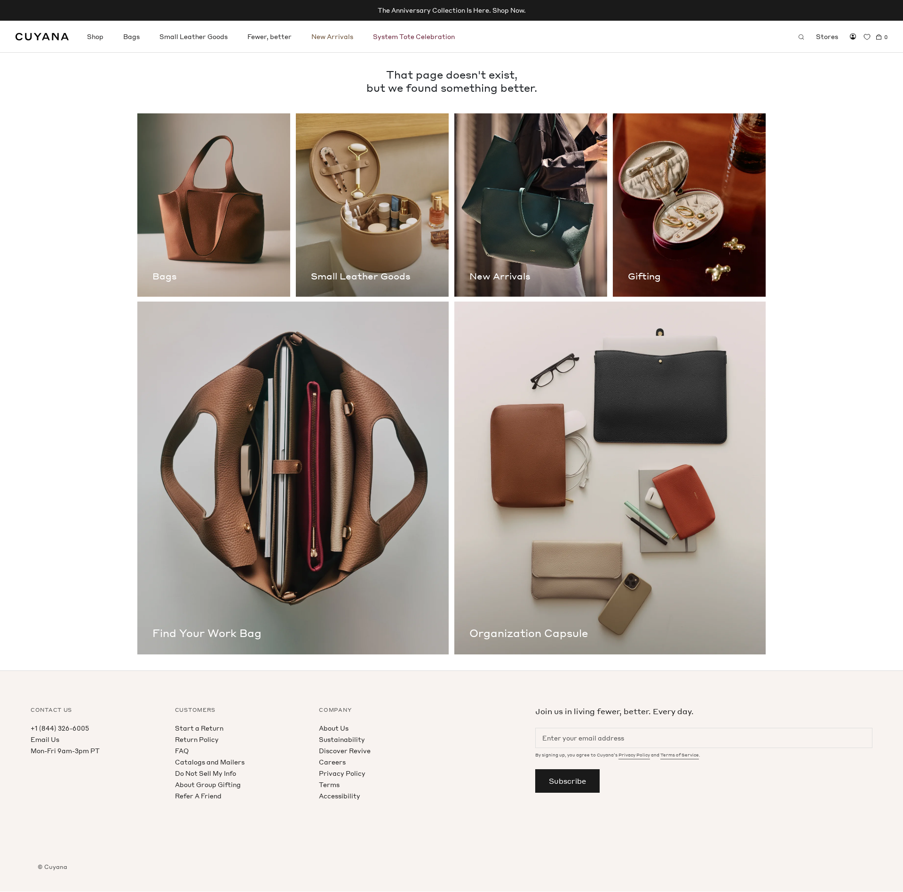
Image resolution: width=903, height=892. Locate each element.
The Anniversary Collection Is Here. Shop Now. (452, 10)
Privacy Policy (342, 773)
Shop (95, 36)
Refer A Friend (198, 796)
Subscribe (567, 781)
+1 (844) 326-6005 (60, 728)
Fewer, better (269, 36)
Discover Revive (345, 751)
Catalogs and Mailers (210, 762)
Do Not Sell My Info (205, 773)
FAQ (182, 751)
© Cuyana (52, 866)
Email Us (45, 739)
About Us (334, 728)
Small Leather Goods (193, 36)
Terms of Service (679, 754)
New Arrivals (332, 36)
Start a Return (199, 728)
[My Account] (853, 36)
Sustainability (342, 739)
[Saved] (867, 37)
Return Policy (197, 739)
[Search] (801, 36)
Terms (329, 784)
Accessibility (339, 796)
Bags (131, 36)
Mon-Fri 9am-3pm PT (65, 751)
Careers (332, 762)
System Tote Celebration (414, 36)
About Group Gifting (208, 784)
